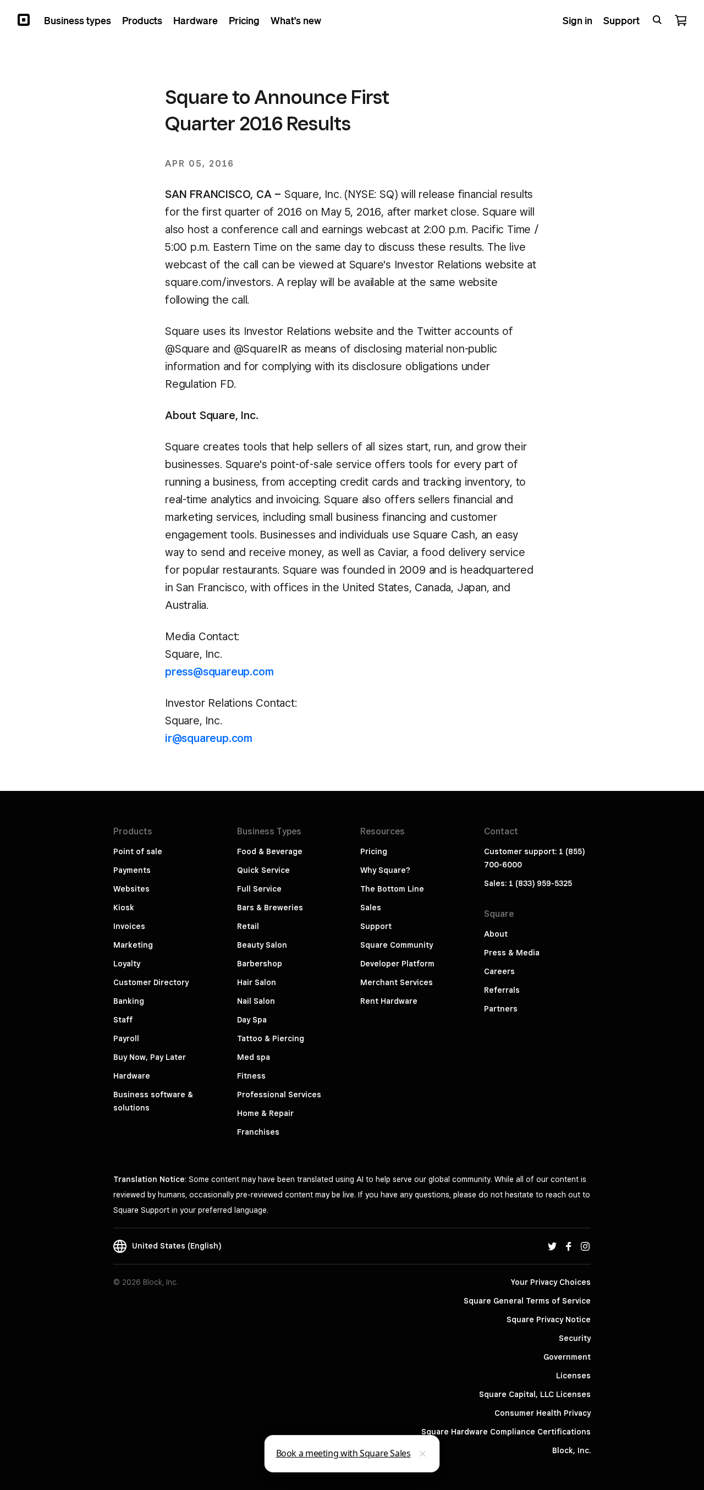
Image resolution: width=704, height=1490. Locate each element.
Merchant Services (396, 982)
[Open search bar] (657, 19)
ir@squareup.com (208, 738)
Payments (132, 870)
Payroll (126, 1038)
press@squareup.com (219, 671)
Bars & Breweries (270, 907)
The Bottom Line (392, 888)
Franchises (258, 1132)
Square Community (396, 945)
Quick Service (263, 870)
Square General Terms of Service (527, 1300)
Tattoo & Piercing (270, 1038)
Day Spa (252, 1019)
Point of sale (137, 851)
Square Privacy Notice (549, 1319)
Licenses (573, 1375)
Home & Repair (265, 1113)
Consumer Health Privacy (542, 1413)
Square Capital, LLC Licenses (535, 1394)
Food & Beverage (269, 851)
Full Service (259, 888)
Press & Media (512, 952)
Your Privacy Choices (551, 1282)
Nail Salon (256, 1001)
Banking (128, 1001)
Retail (248, 926)
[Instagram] (585, 1245)
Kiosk (123, 907)
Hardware (131, 1075)
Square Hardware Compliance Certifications (506, 1431)
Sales (370, 907)
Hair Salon (256, 982)
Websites (131, 888)
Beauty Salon (262, 945)
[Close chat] (423, 1454)
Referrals (502, 990)
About (496, 934)
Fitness (251, 1075)
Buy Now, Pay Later (149, 1057)
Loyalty (126, 963)
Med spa (253, 1057)
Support (376, 926)
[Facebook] (568, 1245)
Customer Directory (151, 982)
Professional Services (279, 1094)
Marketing (133, 945)
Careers (499, 971)
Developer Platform (397, 963)
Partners (501, 1008)
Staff (123, 1019)
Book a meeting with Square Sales (343, 1453)
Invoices (129, 926)
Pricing (373, 851)
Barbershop (259, 963)
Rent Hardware (388, 1001)
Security (575, 1338)
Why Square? (385, 870)
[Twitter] (552, 1245)
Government (567, 1356)
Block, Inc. (571, 1450)
